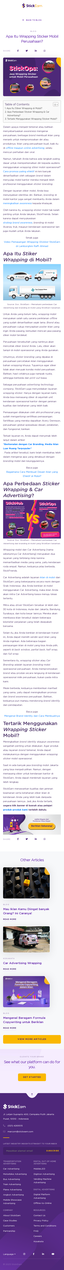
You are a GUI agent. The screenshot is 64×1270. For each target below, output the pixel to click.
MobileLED (39, 1169)
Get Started (32, 1077)
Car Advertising (11, 1169)
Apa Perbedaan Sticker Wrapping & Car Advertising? (28, 114)
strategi (17, 223)
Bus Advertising (11, 1179)
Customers (9, 1226)
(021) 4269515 (15, 1126)
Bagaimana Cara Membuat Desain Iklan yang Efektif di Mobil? (32, 474)
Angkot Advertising (13, 1195)
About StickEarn (12, 1215)
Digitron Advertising (44, 1174)
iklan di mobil (47, 577)
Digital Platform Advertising (42, 1196)
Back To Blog (33, 20)
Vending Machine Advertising (42, 1181)
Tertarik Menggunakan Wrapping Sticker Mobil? (32, 119)
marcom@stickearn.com (20, 1132)
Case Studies (10, 1221)
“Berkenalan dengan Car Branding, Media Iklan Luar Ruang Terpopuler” (30, 446)
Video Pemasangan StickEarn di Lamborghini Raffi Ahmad (32, 244)
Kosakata (38, 1241)
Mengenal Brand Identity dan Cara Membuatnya (32, 716)
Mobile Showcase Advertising (12, 1201)
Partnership (9, 1231)
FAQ (36, 1231)
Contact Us (39, 1215)
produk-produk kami (15, 810)
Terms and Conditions (45, 1226)
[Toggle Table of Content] (54, 104)
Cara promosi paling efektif (18, 171)
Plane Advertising (12, 1190)
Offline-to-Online (43, 1203)
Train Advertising (12, 1184)
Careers (38, 1236)
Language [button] (8, 1254)
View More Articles (32, 1039)
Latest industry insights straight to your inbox (30, 1144)
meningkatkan (17, 203)
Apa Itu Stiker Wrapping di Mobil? (24, 108)
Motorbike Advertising (15, 1174)
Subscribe (52, 1151)
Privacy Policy (41, 1221)
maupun (25, 148)
